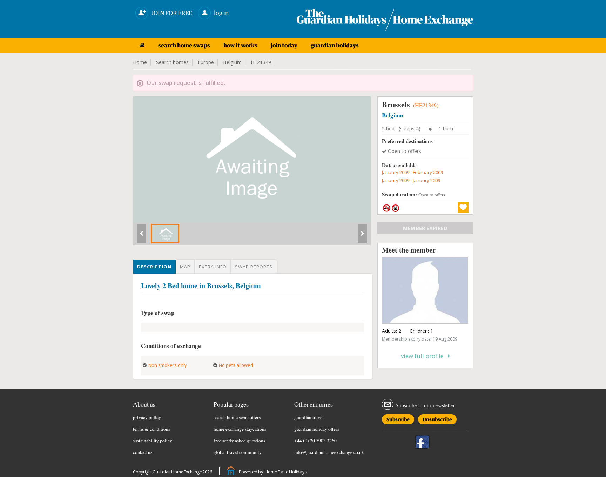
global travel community (238, 452)
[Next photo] (362, 236)
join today (284, 45)
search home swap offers (237, 417)
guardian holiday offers (316, 429)
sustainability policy (152, 440)
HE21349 (261, 62)
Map (185, 266)
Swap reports (253, 266)
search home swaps (184, 45)
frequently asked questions (239, 440)
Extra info (213, 266)
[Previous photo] (141, 236)
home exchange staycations (240, 429)
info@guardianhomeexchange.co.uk (329, 452)
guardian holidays (335, 45)
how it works (240, 45)
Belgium (232, 62)
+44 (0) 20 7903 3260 (315, 440)
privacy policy (147, 417)
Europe (206, 62)
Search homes (172, 62)
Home (140, 62)
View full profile (424, 356)
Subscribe (398, 418)
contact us (142, 452)
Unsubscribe (437, 418)
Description (154, 266)
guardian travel (309, 417)
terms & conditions (151, 429)
